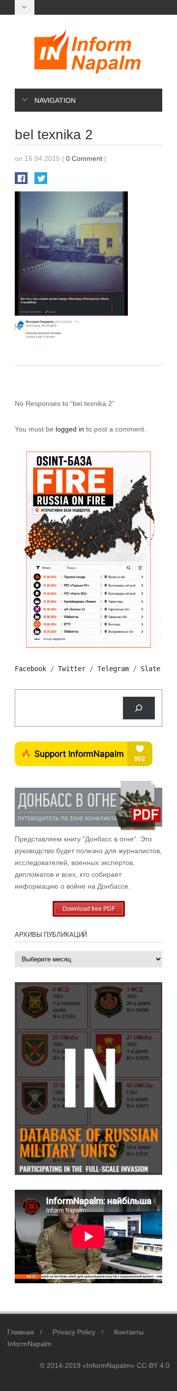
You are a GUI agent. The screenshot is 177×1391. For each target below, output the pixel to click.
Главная (20, 1332)
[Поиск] (139, 708)
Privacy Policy (74, 1332)
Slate (150, 669)
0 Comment (84, 158)
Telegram (113, 669)
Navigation (55, 100)
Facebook (30, 669)
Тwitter (72, 669)
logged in (71, 429)
